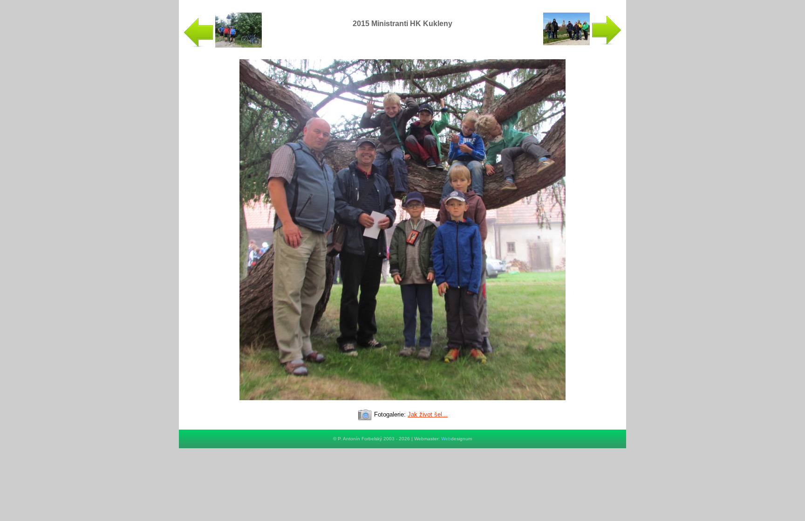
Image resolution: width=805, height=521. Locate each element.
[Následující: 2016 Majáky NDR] (582, 43)
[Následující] (402, 404)
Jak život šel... (428, 414)
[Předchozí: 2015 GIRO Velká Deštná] (223, 45)
